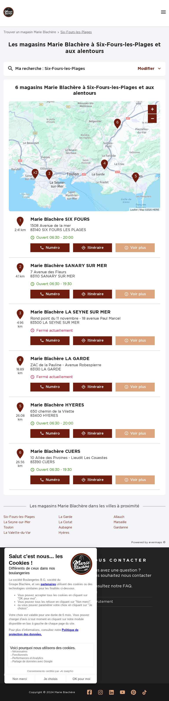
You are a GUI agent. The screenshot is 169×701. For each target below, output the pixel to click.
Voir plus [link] (138, 247)
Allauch (119, 517)
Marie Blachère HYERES (57, 405)
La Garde (65, 517)
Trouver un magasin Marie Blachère (30, 32)
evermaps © (157, 542)
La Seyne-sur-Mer (17, 522)
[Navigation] (163, 12)
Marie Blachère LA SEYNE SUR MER (70, 312)
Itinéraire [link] (95, 247)
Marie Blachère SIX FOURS (60, 219)
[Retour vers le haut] (152, 675)
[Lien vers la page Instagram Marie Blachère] (100, 692)
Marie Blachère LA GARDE (60, 359)
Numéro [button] (53, 247)
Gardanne (121, 527)
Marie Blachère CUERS (55, 451)
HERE (155, 209)
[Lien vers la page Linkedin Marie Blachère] (111, 692)
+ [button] (152, 109)
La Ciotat (65, 522)
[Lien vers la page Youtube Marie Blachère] (122, 692)
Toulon (8, 527)
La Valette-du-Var (17, 532)
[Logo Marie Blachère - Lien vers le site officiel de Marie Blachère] (8, 12)
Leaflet (134, 209)
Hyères (64, 532)
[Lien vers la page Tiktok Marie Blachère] (144, 692)
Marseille (120, 522)
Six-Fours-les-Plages (19, 517)
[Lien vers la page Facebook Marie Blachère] (89, 692)
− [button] (152, 118)
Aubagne (65, 527)
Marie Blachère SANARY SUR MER (68, 266)
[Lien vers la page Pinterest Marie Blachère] (133, 692)
